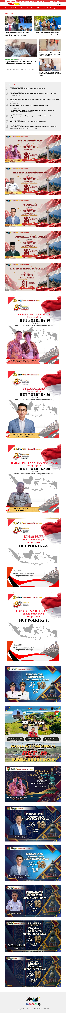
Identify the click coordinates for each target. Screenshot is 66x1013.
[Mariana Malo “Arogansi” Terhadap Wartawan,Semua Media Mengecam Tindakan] (50, 64)
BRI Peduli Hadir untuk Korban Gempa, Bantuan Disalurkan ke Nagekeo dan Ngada (47, 33)
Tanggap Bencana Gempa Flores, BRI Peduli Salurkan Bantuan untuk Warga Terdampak (18, 33)
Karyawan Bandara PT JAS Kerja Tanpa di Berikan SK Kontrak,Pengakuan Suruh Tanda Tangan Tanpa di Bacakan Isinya (33, 110)
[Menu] (6, 4)
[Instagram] (30, 1004)
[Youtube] (33, 1004)
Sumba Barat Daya (31, 66)
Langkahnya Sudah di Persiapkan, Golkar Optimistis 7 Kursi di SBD (29, 105)
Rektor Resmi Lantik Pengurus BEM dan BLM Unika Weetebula (27, 88)
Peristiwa (7, 59)
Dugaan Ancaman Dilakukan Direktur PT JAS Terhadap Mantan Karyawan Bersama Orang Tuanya (21, 64)
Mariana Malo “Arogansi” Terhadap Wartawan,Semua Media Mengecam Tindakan (50, 74)
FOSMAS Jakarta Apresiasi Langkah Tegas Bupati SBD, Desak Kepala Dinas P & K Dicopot (33, 116)
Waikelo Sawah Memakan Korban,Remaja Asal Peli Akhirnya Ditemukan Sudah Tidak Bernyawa (34, 100)
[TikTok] (39, 1004)
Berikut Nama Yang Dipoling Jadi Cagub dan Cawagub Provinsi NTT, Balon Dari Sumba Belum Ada (33, 94)
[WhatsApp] (36, 1004)
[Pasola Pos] (13, 4)
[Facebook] (27, 1004)
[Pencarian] (60, 4)
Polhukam (14, 59)
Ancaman (7, 66)
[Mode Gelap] (57, 4)
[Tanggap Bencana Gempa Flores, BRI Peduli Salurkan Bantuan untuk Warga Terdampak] (18, 23)
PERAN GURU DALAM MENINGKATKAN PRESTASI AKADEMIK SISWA (28, 121)
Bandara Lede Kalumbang (16, 66)
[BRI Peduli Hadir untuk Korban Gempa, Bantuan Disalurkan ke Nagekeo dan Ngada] (47, 23)
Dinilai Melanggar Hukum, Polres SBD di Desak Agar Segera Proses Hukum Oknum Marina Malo (50, 54)
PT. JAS (24, 66)
